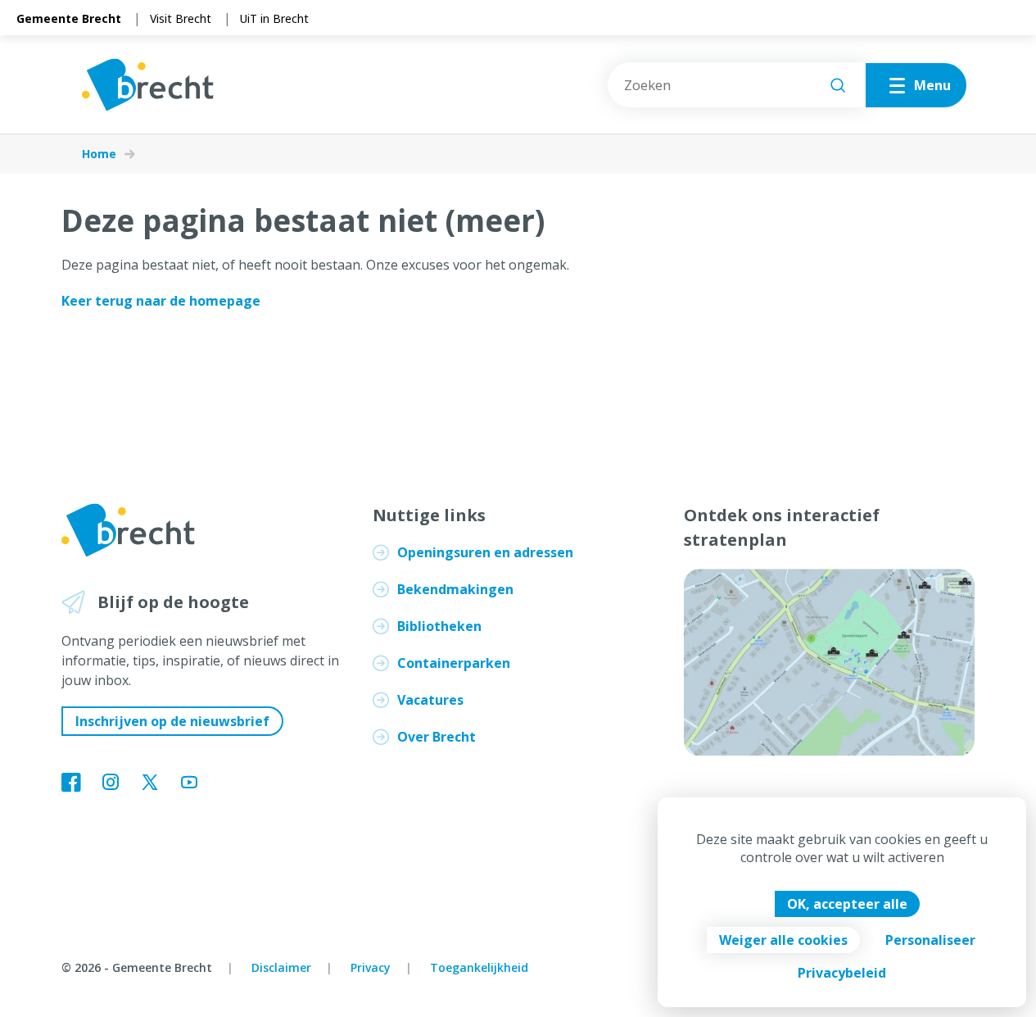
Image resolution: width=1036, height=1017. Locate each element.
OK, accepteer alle (847, 904)
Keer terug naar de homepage (160, 301)
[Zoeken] (838, 85)
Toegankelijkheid (479, 967)
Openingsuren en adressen (485, 552)
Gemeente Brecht (68, 18)
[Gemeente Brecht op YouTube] (189, 783)
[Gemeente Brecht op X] (150, 783)
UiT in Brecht (274, 18)
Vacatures (430, 700)
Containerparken (453, 663)
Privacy (371, 967)
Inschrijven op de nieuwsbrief (172, 721)
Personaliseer (930, 940)
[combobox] (737, 84)
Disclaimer (281, 967)
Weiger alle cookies (783, 940)
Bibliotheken (439, 626)
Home (99, 154)
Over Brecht (436, 737)
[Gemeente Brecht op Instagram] (110, 783)
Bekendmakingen (455, 589)
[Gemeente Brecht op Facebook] (71, 783)
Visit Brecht (180, 18)
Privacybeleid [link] (842, 973)
